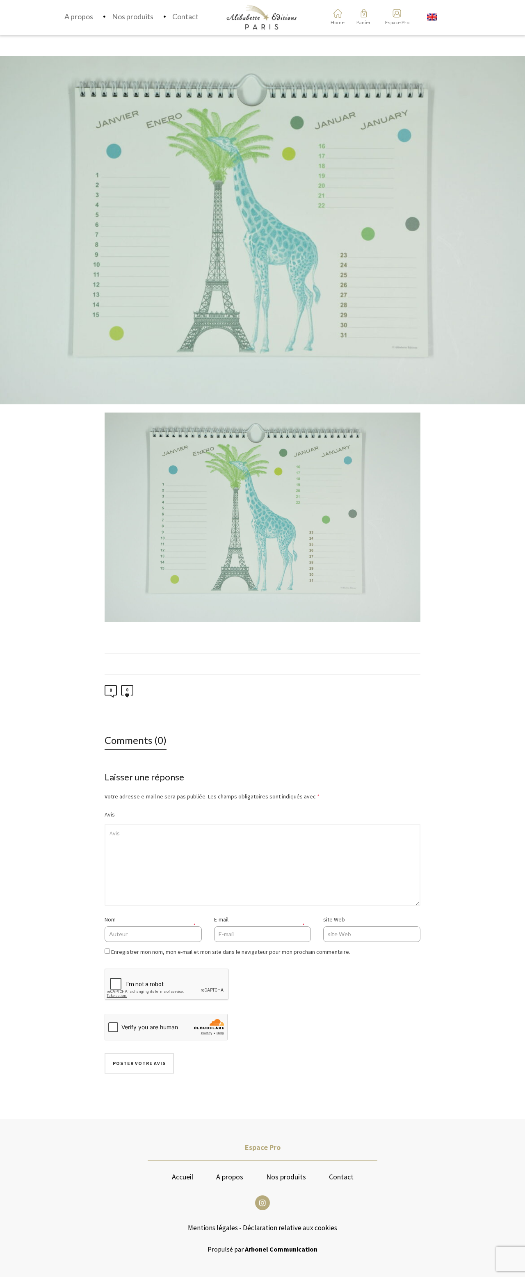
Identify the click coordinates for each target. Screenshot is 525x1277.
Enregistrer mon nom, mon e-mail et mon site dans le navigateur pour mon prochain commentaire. (230, 951)
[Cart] (363, 13)
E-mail (221, 919)
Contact (341, 1177)
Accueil (182, 1177)
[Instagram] (262, 1202)
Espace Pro (394, 22)
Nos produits (286, 1177)
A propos (229, 1177)
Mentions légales (213, 1227)
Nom (110, 919)
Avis (110, 814)
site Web (334, 919)
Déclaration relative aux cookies (290, 1227)
